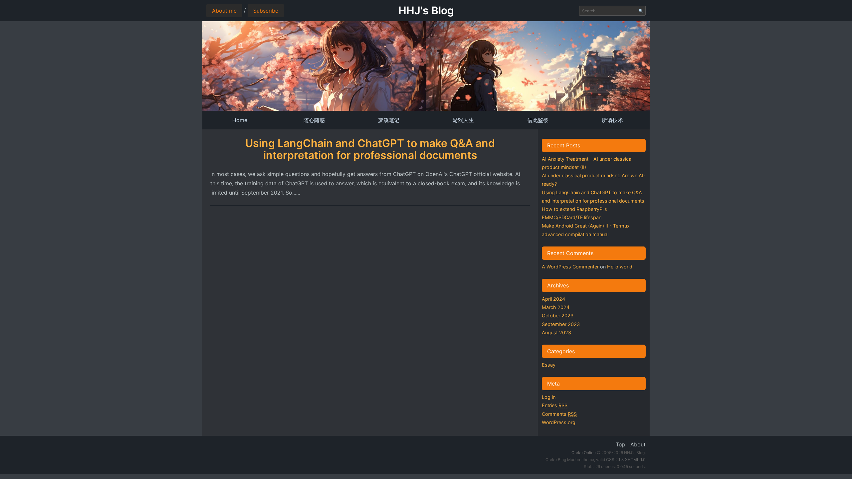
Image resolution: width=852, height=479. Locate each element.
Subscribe (265, 10)
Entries (554, 405)
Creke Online (583, 452)
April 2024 (553, 299)
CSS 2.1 (613, 459)
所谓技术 (612, 120)
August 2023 (556, 332)
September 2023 (561, 324)
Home (239, 120)
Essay (548, 365)
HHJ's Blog (426, 10)
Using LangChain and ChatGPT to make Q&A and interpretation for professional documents (370, 149)
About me (224, 10)
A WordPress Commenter (570, 266)
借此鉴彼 (537, 120)
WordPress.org (558, 422)
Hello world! (620, 266)
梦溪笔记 (388, 120)
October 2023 (557, 315)
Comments (559, 414)
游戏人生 (463, 120)
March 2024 (555, 307)
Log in (548, 397)
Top (620, 444)
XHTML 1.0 (635, 459)
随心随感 (314, 120)
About (638, 444)
